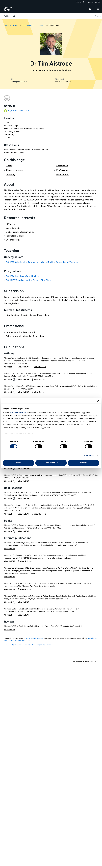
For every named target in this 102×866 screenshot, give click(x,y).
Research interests (15, 170)
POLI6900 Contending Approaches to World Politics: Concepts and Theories (42, 262)
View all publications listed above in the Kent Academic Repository (27, 645)
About (9, 166)
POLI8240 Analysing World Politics (22, 276)
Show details (88, 455)
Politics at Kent (28, 25)
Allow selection (51, 463)
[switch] (38, 446)
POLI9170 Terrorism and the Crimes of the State (28, 280)
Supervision (62, 166)
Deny (18, 463)
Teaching (10, 174)
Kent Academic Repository (35, 638)
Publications (62, 174)
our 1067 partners (18, 412)
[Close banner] (98, 401)
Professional (62, 170)
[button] (98, 9)
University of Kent (11, 25)
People (40, 25)
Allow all (83, 463)
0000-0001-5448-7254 (18, 111)
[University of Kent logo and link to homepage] (8, 9)
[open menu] (98, 9)
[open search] (90, 9)
